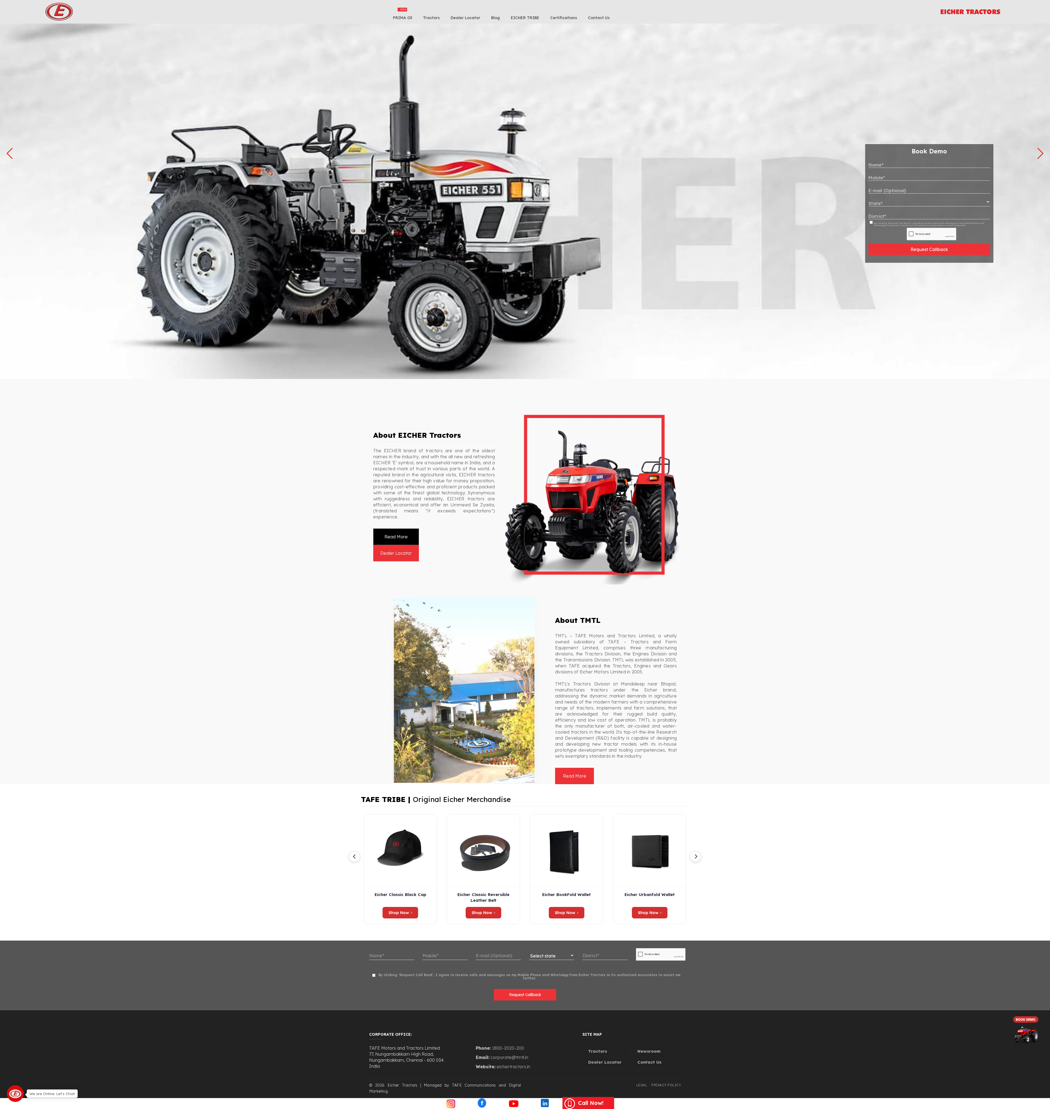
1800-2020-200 (508, 1048)
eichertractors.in (513, 1066)
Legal (642, 1085)
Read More (396, 536)
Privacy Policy (666, 1085)
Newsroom (648, 1051)
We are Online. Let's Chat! (52, 1093)
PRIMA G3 (402, 17)
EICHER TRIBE (525, 17)
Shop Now (399, 912)
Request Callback (929, 249)
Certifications (563, 17)
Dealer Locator (465, 17)
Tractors (431, 17)
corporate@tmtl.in (509, 1057)
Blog (495, 17)
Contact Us (598, 17)
